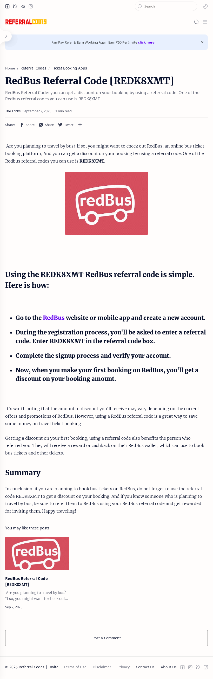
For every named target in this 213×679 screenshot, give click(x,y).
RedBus (54, 317)
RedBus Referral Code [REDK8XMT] (26, 581)
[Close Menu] (202, 42)
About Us (169, 666)
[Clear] (193, 6)
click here (146, 42)
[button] (7, 6)
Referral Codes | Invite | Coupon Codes (53, 666)
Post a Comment (106, 637)
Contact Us (145, 666)
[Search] (196, 22)
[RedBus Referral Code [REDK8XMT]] (37, 553)
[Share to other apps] (80, 124)
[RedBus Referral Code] (106, 203)
